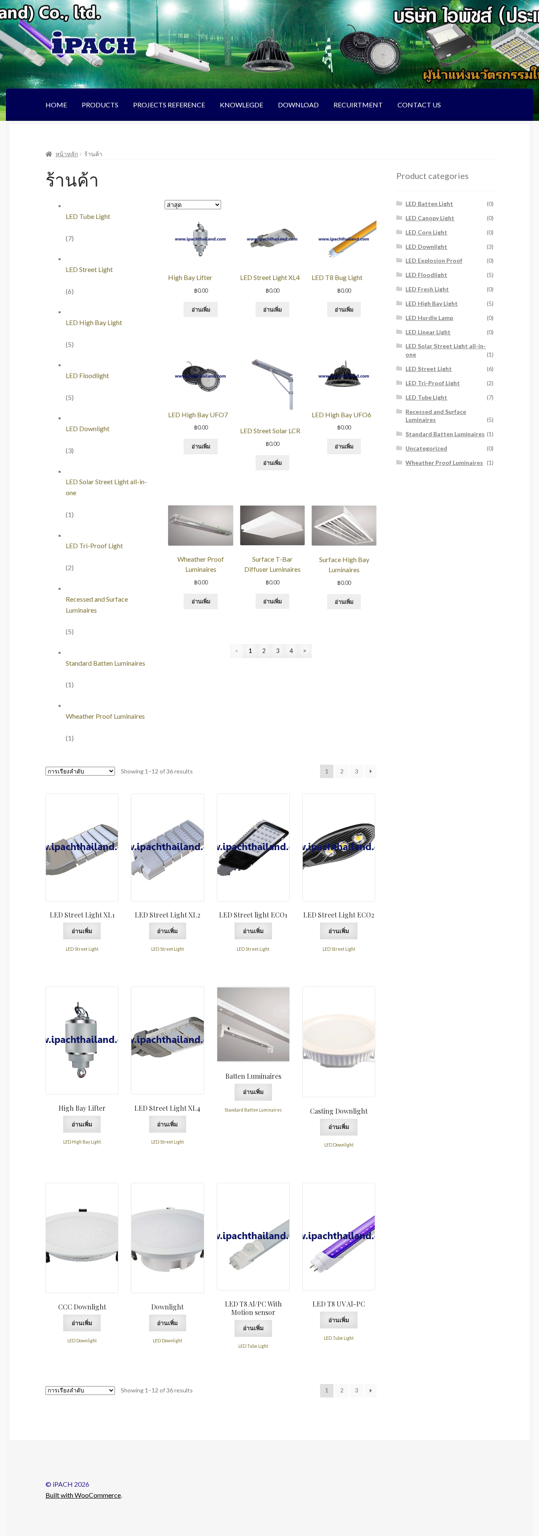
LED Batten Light (429, 203)
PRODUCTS (100, 105)
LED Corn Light (426, 232)
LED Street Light (89, 269)
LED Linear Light (428, 332)
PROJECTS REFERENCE (169, 105)
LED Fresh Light (427, 289)
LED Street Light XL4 (270, 277)
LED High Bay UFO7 (198, 415)
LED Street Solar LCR (270, 431)
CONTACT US (419, 105)
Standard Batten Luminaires (105, 663)
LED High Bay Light (94, 322)
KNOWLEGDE (241, 105)
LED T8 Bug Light (337, 277)
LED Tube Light (88, 216)
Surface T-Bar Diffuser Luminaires (272, 564)
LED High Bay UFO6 (341, 415)
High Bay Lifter (190, 277)
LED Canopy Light (430, 217)
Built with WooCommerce (83, 1495)
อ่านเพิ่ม (201, 309)
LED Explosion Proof (434, 260)
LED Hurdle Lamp (429, 317)
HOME (56, 105)
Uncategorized (426, 448)
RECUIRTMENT (358, 105)
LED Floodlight (87, 375)
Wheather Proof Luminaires (105, 716)
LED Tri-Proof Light (94, 545)
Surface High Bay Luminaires (344, 564)
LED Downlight (87, 428)
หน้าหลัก (67, 153)
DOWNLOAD (298, 105)
